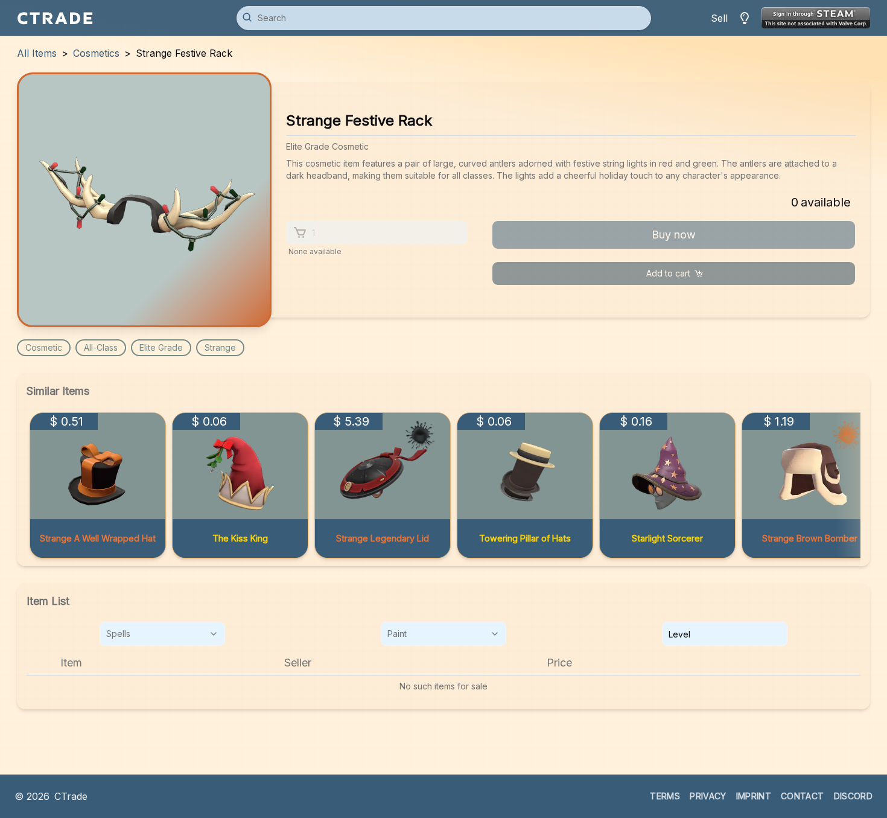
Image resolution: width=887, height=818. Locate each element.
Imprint (753, 796)
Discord (853, 796)
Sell (719, 18)
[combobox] (162, 634)
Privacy (708, 796)
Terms (665, 796)
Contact (802, 796)
